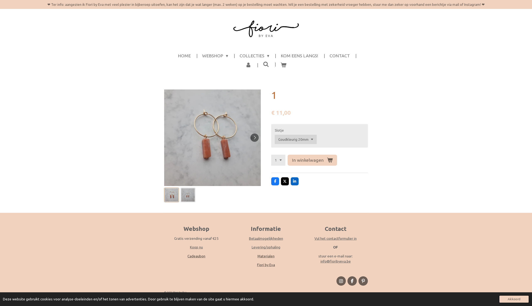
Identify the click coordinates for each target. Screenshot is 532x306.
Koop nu (196, 247)
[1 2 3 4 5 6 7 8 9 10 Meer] (278, 160)
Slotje (279, 130)
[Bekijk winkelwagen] (283, 65)
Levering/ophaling (266, 247)
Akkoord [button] (514, 299)
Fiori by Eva (266, 265)
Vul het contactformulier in (335, 238)
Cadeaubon (196, 256)
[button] (171, 195)
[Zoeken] (265, 64)
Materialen (266, 256)
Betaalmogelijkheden (266, 238)
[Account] (248, 65)
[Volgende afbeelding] (254, 137)
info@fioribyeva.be (335, 261)
